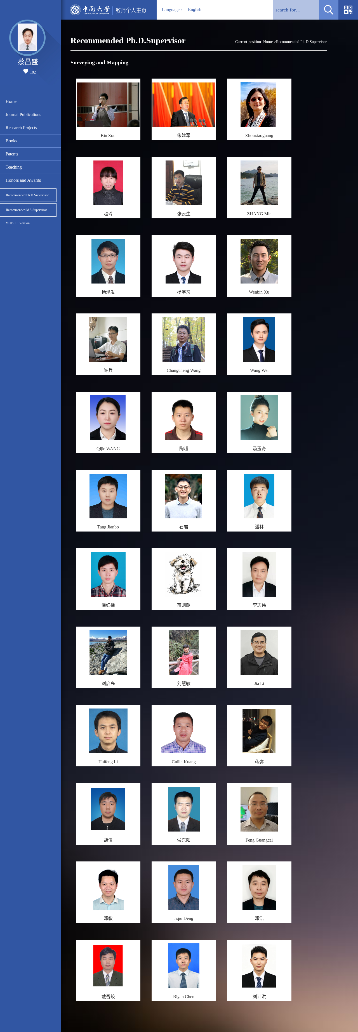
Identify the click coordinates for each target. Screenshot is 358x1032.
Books (11, 140)
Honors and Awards (23, 180)
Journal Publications (23, 114)
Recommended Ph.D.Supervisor (27, 195)
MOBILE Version (18, 223)
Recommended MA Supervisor (26, 210)
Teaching (14, 167)
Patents (12, 154)
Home (11, 101)
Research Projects (21, 127)
